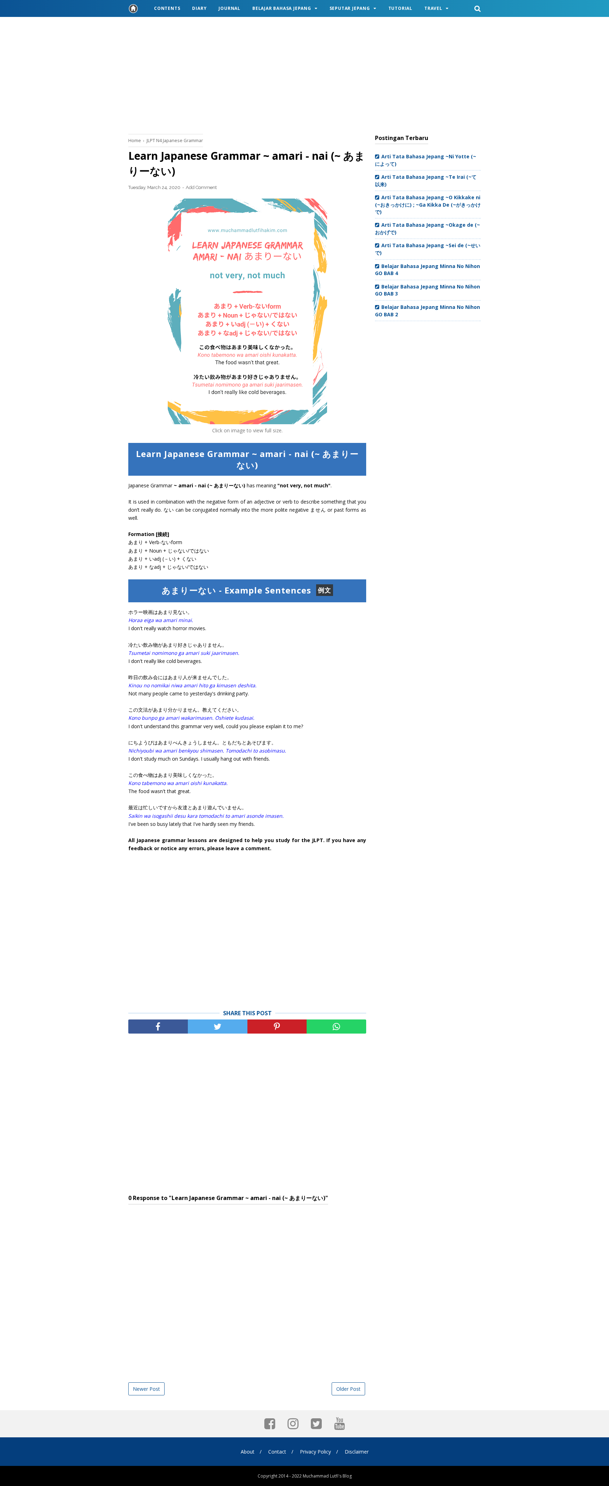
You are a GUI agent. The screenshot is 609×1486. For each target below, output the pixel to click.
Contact (277, 1451)
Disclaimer (357, 1451)
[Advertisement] (304, 74)
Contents (167, 8)
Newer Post (146, 1388)
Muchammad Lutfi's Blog (327, 1476)
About (247, 1451)
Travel (433, 8)
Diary (199, 8)
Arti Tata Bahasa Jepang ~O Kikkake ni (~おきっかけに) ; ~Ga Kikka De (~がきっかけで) (428, 204)
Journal (229, 8)
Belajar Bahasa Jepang (281, 8)
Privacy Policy (315, 1451)
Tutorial (400, 8)
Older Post (348, 1388)
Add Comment (201, 187)
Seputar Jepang (350, 8)
